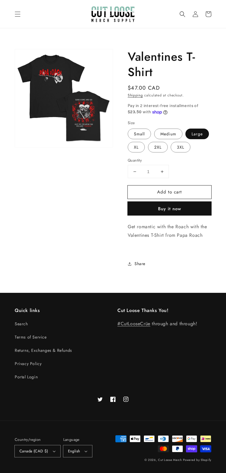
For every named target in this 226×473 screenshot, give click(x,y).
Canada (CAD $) (33, 451)
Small (139, 134)
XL (136, 147)
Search (21, 324)
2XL (158, 147)
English (74, 451)
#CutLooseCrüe (133, 323)
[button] (17, 14)
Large (197, 134)
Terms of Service (31, 337)
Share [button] (139, 264)
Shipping (135, 95)
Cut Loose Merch (170, 460)
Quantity (135, 160)
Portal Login (26, 377)
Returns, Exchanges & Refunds (43, 350)
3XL (180, 147)
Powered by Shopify (197, 460)
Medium (168, 134)
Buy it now (169, 209)
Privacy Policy (28, 364)
